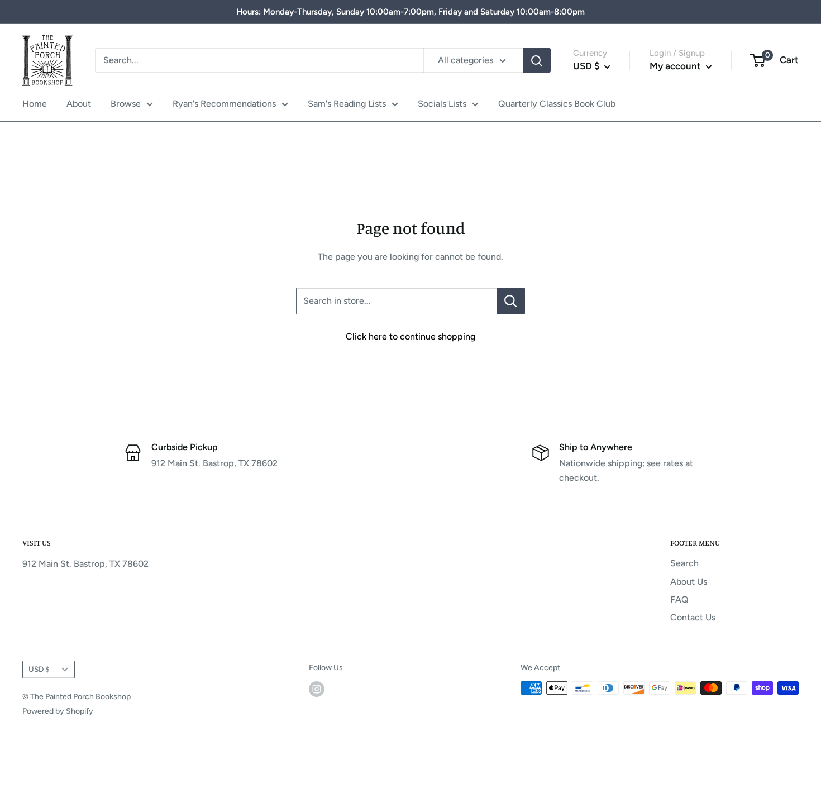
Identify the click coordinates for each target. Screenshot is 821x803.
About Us (688, 581)
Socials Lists (442, 103)
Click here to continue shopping (410, 336)
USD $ (39, 669)
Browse (126, 103)
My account (676, 65)
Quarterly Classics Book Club (556, 103)
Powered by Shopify (57, 711)
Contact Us (692, 617)
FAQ (679, 599)
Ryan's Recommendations (224, 103)
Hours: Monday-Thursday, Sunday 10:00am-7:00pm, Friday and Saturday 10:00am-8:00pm (410, 12)
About (78, 103)
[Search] (537, 60)
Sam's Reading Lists (347, 103)
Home (34, 103)
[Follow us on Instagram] (316, 689)
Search (684, 563)
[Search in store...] (511, 301)
